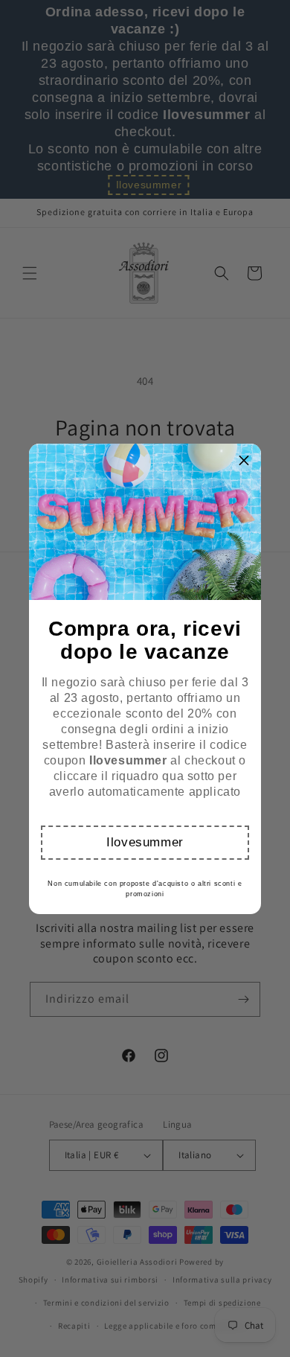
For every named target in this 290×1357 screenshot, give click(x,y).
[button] (145, 843)
